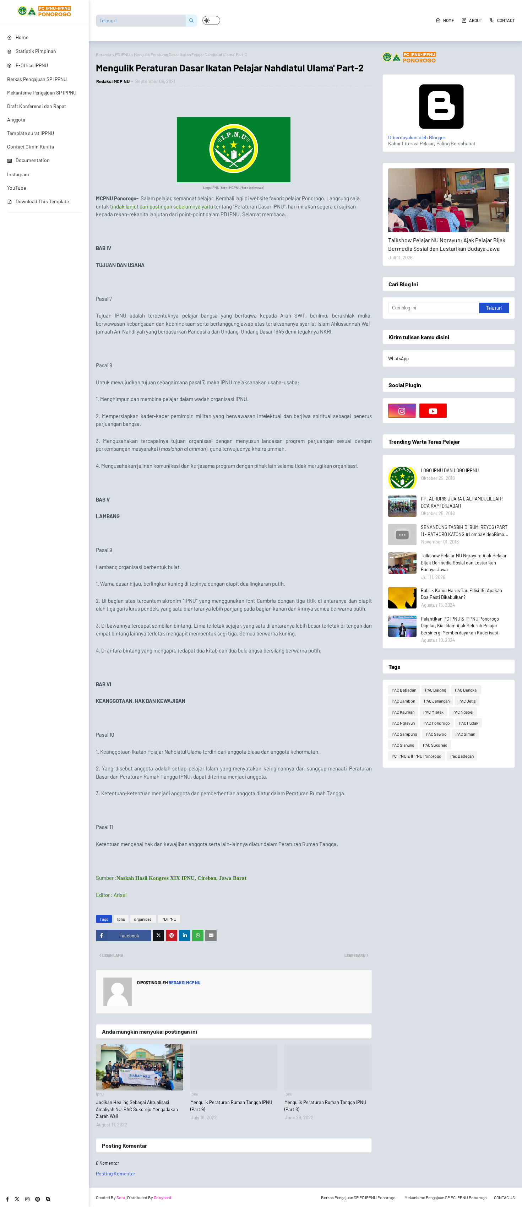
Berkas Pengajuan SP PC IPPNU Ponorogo (358, 1197)
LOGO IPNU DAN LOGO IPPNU (450, 470)
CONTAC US (504, 1197)
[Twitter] (158, 935)
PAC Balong (435, 689)
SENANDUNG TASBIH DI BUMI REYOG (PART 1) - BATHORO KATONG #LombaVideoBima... (465, 530)
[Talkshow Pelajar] (448, 200)
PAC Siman (465, 733)
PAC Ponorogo (437, 722)
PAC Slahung (403, 744)
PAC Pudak (468, 722)
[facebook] (7, 1199)
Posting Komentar (115, 1173)
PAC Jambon (403, 700)
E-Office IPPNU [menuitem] (32, 65)
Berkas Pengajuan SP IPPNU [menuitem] (37, 79)
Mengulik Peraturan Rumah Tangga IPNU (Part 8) (325, 1105)
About (475, 20)
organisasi (143, 918)
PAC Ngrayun (403, 722)
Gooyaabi (162, 1197)
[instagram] (27, 1199)
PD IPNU (122, 54)
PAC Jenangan (437, 700)
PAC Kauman (403, 711)
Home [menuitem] (22, 37)
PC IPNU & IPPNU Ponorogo (416, 755)
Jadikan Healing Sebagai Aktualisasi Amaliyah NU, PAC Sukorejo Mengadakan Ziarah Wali (137, 1109)
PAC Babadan (404, 689)
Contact (506, 20)
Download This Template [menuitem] (42, 201)
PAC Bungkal (466, 689)
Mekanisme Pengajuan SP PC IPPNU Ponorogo (445, 1197)
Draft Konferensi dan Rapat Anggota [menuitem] (36, 113)
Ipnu (121, 918)
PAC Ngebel (462, 711)
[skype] (48, 1199)
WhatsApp (398, 358)
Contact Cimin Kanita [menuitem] (30, 147)
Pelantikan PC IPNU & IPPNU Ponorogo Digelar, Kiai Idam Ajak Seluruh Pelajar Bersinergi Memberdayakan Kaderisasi (460, 625)
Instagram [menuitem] (18, 174)
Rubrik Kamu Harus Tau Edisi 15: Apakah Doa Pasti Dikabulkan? (461, 594)
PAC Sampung (404, 733)
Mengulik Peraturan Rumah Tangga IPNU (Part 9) (231, 1105)
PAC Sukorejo (435, 744)
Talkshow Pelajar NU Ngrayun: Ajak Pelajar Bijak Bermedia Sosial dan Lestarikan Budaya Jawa (446, 244)
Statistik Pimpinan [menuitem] (36, 51)
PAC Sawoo (436, 733)
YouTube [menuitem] (16, 188)
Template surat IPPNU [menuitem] (30, 133)
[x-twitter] (17, 1199)
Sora (120, 1197)
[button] (211, 20)
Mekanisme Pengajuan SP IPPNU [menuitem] (41, 93)
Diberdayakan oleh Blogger (416, 137)
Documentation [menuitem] (33, 160)
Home (448, 20)
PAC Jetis (467, 700)
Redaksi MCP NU (113, 81)
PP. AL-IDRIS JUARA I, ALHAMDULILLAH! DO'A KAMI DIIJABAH (462, 502)
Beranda (103, 54)
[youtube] (433, 411)
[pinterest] (37, 1199)
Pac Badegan (462, 755)
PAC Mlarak (433, 711)
